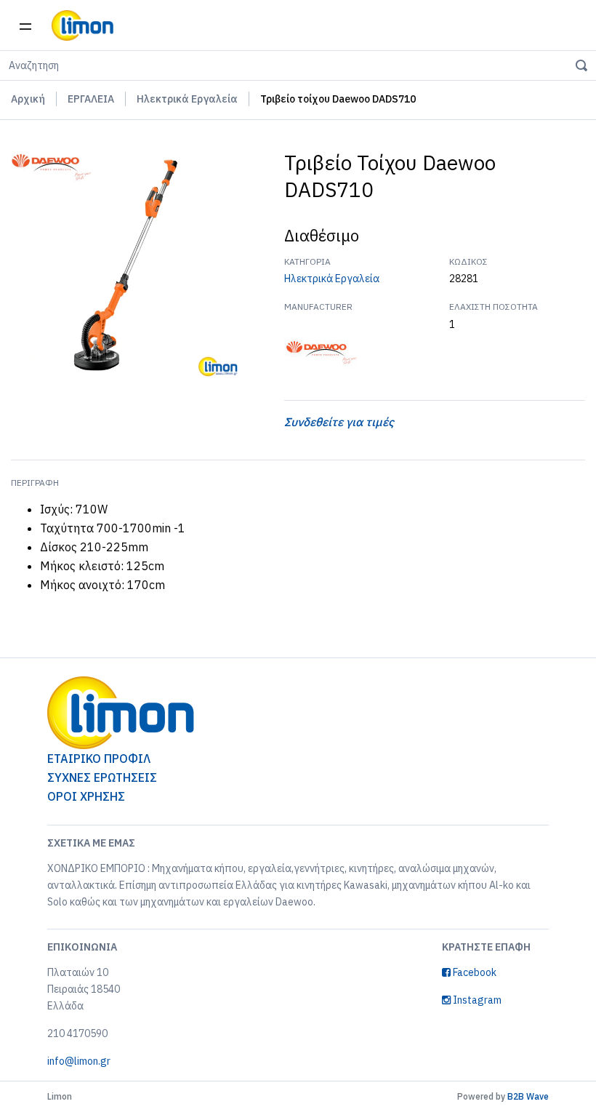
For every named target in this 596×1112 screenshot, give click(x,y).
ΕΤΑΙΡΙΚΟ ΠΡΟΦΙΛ (98, 758)
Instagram (476, 1000)
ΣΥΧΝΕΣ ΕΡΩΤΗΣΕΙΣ (102, 777)
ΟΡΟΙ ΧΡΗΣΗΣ (86, 796)
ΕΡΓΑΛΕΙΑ (91, 98)
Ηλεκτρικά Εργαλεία (187, 98)
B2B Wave (528, 1096)
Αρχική (28, 98)
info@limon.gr (78, 1061)
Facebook (473, 972)
